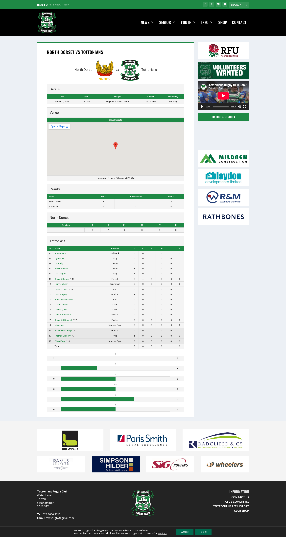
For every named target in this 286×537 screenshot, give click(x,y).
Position (66, 225)
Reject (203, 531)
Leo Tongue (60, 273)
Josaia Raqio (61, 253)
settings (162, 533)
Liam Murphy (61, 294)
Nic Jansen (60, 325)
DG (142, 225)
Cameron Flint (61, 289)
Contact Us (240, 497)
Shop (222, 22)
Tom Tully (59, 263)
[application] (223, 95)
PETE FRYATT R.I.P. (59, 4)
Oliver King (60, 341)
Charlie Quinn (61, 309)
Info (205, 22)
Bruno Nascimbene (64, 299)
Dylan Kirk (59, 258)
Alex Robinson (62, 268)
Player (57, 248)
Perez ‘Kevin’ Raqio (63, 330)
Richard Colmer (62, 279)
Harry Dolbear (61, 284)
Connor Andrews (63, 314)
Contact (239, 22)
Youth (186, 22)
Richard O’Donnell (63, 320)
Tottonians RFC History (231, 506)
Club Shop (241, 511)
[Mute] (239, 106)
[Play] (202, 106)
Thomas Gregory (63, 336)
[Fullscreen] (244, 106)
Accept (185, 531)
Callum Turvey (61, 304)
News (145, 22)
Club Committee (237, 502)
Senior (165, 22)
